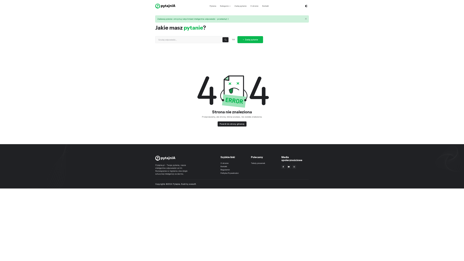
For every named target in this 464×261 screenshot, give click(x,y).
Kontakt (265, 6)
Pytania (213, 6)
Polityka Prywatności (230, 173)
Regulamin (225, 170)
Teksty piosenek (258, 163)
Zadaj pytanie (240, 6)
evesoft (192, 184)
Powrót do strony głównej (232, 124)
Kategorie (224, 6)
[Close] (306, 19)
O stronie (254, 6)
